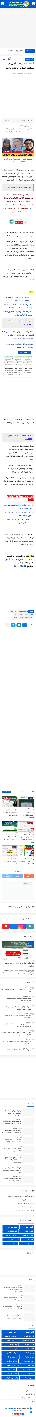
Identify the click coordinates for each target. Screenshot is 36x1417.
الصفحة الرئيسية (28, 1390)
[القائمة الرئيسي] (33, 3)
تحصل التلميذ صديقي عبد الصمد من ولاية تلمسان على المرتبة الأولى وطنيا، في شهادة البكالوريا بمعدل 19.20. (18, 335)
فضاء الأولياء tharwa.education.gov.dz (20, 1196)
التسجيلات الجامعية (28, 1340)
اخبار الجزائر (13, 611)
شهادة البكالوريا (18, 614)
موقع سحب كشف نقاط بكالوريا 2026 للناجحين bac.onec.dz (12, 1150)
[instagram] (22, 926)
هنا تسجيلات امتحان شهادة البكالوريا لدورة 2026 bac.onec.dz (17, 1042)
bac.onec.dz (20, 566)
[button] (24, 625)
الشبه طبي (29, 1239)
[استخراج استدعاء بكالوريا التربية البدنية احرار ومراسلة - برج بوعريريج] (18, 359)
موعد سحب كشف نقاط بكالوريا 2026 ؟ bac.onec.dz (11, 861)
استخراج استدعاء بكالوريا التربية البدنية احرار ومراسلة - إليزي (28, 370)
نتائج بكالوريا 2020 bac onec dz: (22, 126)
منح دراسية (29, 1243)
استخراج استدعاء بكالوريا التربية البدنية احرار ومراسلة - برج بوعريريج (18, 370)
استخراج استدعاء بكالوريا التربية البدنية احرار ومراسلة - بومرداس (8, 370)
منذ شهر (30, 808)
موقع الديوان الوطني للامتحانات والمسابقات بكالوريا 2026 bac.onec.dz (19, 1008)
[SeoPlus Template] (31, 1408)
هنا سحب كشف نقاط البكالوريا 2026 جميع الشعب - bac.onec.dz (10, 837)
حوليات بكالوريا (29, 1361)
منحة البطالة (13, 1243)
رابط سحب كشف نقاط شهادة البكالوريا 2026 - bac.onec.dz (26, 861)
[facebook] (14, 926)
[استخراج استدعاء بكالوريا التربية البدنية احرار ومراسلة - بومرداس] (8, 359)
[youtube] (6, 926)
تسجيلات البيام (29, 1357)
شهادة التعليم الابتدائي (25, 1207)
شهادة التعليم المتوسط (25, 1203)
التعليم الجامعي (12, 1231)
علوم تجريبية (30, 1365)
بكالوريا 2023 (30, 1353)
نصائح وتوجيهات (29, 1378)
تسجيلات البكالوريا (12, 1353)
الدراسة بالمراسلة (11, 1235)
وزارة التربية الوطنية (17, 617)
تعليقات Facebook (17, 875)
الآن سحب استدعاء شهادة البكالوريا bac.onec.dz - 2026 (17, 991)
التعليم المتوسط (27, 1235)
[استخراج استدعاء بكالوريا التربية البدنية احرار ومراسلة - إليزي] (27, 359)
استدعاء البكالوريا (28, 1336)
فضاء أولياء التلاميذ (13, 1239)
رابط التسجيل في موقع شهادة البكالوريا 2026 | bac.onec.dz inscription (18, 1025)
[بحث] (2, 3)
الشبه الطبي (7, 1348)
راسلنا (31, 1401)
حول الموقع (29, 1394)
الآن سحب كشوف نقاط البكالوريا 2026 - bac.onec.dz (10, 812)
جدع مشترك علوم (12, 1357)
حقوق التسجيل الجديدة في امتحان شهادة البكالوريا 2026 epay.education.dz (17, 1034)
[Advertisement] (18, 28)
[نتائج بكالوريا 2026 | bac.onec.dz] (19, 4)
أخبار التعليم (29, 59)
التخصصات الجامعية (11, 1336)
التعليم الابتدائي (13, 1227)
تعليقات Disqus (7, 875)
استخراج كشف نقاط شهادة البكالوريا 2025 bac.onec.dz (13, 1141)
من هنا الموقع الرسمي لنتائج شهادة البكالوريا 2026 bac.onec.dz (13, 1160)
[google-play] (30, 926)
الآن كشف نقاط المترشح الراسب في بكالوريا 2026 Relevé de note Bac (12, 1170)
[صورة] (28, 1112)
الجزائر (17, 1348)
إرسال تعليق (27, 883)
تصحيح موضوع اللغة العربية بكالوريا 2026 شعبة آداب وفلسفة (12, 1131)
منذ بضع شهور (26, 987)
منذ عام (28, 1022)
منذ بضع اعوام (28, 364)
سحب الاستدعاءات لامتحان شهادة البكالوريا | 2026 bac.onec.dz (18, 999)
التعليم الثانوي (29, 614)
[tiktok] (13, 1414)
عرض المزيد (7, 792)
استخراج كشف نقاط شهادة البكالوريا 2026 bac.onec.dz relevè (13, 50)
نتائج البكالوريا (29, 617)
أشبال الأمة (29, 1227)
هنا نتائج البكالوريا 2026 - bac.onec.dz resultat (19, 964)
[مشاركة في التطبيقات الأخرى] (7, 625)
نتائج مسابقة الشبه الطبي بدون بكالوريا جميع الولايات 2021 (18, 1017)
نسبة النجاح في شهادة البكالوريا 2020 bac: (18, 132)
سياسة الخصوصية (27, 1398)
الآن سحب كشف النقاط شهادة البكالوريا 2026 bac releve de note (12, 1122)
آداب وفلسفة (30, 1332)
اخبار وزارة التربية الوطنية (24, 1210)
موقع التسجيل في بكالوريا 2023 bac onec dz (19, 1050)
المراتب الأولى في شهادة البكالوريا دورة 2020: (17, 129)
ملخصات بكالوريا (28, 1369)
